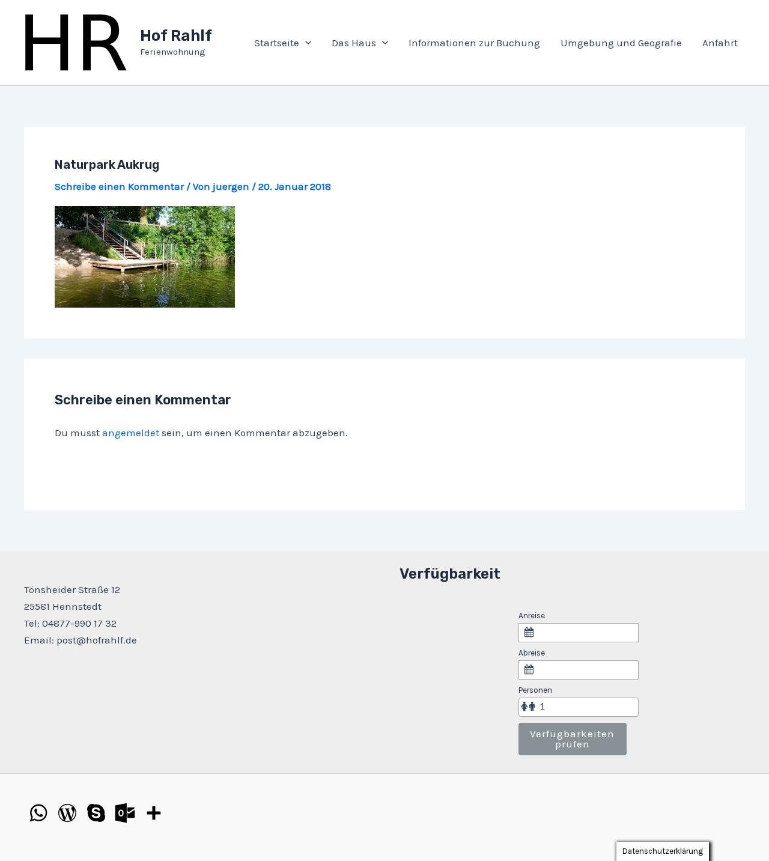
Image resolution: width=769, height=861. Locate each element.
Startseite (276, 43)
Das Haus (354, 43)
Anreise (531, 615)
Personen (535, 690)
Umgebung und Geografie (621, 43)
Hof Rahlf (176, 35)
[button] (305, 43)
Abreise (531, 652)
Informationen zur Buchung (474, 43)
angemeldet (130, 433)
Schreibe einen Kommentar (119, 186)
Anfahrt (720, 43)
